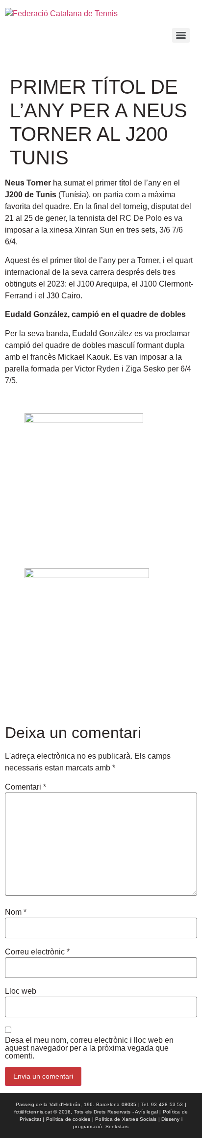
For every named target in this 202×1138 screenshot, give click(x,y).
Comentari (25, 787)
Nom (15, 912)
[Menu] (181, 35)
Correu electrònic (37, 952)
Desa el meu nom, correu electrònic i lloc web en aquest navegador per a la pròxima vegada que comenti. (89, 1048)
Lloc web (20, 991)
